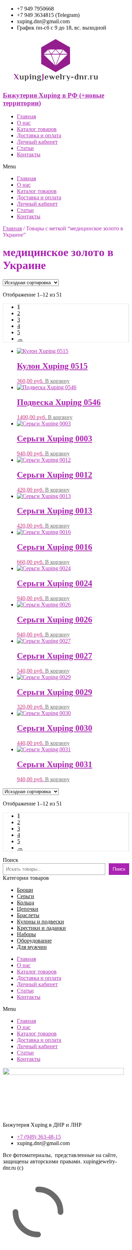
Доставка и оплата (39, 135)
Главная (26, 116)
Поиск (10, 860)
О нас (24, 123)
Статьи (25, 148)
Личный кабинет (37, 142)
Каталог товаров (37, 129)
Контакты (28, 154)
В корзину (57, 381)
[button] (66, 166)
